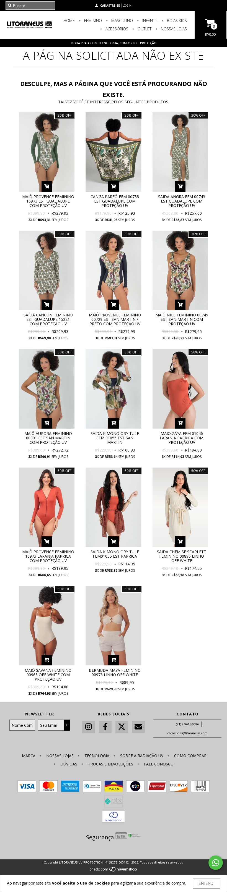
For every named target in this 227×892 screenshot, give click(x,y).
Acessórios (116, 29)
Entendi (206, 883)
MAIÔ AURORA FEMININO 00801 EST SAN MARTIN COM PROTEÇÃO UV (48, 438)
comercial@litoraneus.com (187, 733)
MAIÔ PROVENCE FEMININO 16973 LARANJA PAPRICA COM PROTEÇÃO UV (48, 556)
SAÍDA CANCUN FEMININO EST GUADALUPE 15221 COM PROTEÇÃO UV (48, 319)
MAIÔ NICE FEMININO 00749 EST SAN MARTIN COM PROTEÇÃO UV (181, 319)
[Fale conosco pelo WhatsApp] (215, 863)
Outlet (143, 29)
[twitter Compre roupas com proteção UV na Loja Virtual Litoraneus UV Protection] (121, 727)
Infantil (149, 20)
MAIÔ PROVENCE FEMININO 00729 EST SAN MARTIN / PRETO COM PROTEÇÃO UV (115, 319)
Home (69, 20)
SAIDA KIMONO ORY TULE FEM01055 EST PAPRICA (115, 554)
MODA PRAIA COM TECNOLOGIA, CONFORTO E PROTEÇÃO (113, 43)
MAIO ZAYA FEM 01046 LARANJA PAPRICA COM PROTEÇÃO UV (181, 438)
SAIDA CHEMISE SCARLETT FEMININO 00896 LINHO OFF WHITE (181, 556)
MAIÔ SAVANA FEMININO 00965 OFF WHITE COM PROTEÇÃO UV (48, 675)
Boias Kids (176, 20)
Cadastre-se (110, 5)
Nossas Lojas (173, 29)
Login (126, 5)
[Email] (138, 727)
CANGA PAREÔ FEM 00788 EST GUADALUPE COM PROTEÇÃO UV (115, 201)
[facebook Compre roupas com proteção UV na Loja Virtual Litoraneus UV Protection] (105, 727)
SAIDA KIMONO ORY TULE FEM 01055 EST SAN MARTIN (115, 438)
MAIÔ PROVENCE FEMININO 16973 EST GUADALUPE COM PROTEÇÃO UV (48, 201)
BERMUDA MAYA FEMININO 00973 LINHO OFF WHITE (115, 672)
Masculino (121, 20)
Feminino (92, 20)
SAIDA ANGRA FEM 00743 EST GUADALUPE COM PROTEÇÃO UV (181, 201)
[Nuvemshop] (113, 871)
